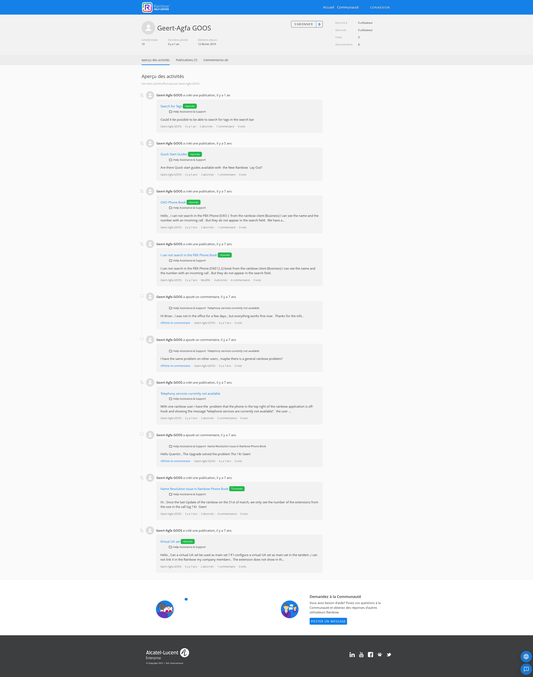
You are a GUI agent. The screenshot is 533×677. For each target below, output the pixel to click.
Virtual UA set (170, 541)
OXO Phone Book (173, 202)
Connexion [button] (380, 7)
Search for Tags (171, 106)
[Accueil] (156, 7)
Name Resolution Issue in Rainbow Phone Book (236, 446)
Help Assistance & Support (189, 111)
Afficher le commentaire (175, 323)
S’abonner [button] (303, 24)
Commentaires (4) (215, 60)
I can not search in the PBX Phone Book (189, 255)
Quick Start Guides (174, 154)
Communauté (348, 7)
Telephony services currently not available (233, 308)
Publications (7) (186, 60)
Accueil (328, 7)
